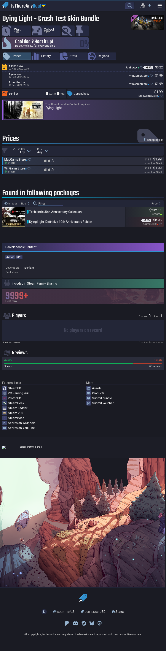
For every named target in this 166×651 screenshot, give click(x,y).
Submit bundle (102, 398)
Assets (97, 388)
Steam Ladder (17, 408)
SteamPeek (16, 403)
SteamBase (16, 418)
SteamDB (14, 388)
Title (24, 203)
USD (95, 611)
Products (98, 393)
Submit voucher (103, 403)
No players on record (83, 330)
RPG (19, 257)
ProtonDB (14, 398)
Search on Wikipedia (21, 423)
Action (10, 257)
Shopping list (154, 139)
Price (155, 203)
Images (13, 203)
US (65, 611)
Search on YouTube (21, 428)
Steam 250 (15, 413)
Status (119, 611)
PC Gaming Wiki (18, 393)
